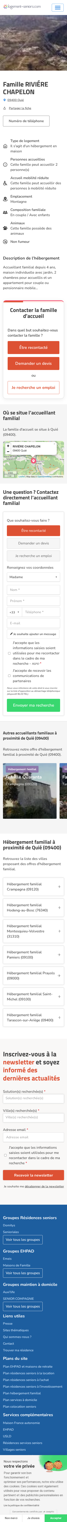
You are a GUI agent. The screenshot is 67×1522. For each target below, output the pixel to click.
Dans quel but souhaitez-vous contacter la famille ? (33, 333)
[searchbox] (33, 1098)
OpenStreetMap (44, 476)
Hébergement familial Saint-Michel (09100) (29, 997)
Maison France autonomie (21, 1423)
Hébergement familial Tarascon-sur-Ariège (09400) (30, 1018)
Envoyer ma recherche (33, 705)
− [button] (8, 451)
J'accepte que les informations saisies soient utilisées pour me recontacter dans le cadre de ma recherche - (36, 653)
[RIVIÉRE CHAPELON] (33, 461)
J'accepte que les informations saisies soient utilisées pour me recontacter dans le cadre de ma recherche (34, 1155)
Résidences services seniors (22, 1443)
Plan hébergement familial (22, 1393)
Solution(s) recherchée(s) (23, 1091)
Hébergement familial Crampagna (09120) (24, 887)
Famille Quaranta (24, 777)
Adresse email (14, 1129)
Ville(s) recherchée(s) (20, 1110)
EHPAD (8, 1429)
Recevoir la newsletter (33, 1175)
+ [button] (8, 446)
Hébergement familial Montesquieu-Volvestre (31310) (25, 931)
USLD (7, 1436)
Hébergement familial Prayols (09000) (31, 976)
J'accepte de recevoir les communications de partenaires (32, 675)
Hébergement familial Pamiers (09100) (24, 955)
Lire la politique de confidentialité (21, 1505)
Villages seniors (14, 1449)
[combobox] (14, 612)
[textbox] (14, 612)
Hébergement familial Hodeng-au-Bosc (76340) (27, 908)
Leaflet (22, 476)
